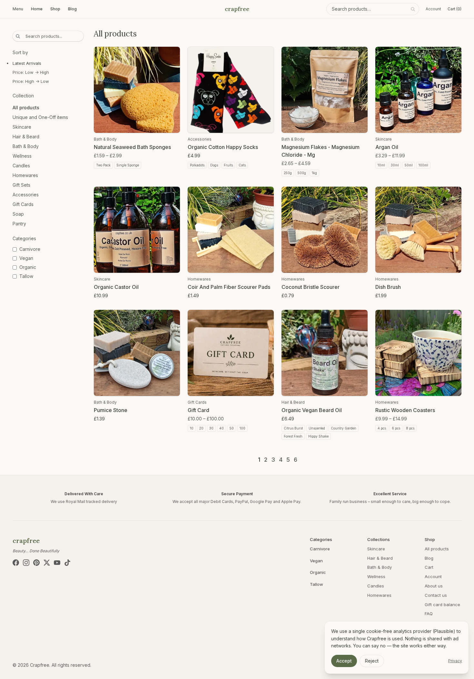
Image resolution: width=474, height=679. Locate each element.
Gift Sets (21, 185)
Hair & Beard (26, 136)
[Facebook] (16, 562)
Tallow (316, 584)
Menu (18, 8)
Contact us (436, 595)
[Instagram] (26, 562)
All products (26, 107)
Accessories (26, 194)
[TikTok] (67, 562)
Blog (72, 8)
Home (37, 8)
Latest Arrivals (27, 63)
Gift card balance (442, 604)
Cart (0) (454, 8)
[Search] (413, 9)
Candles (21, 165)
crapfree (237, 9)
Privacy (455, 660)
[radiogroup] (48, 72)
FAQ (429, 613)
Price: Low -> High (31, 72)
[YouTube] (57, 562)
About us (434, 585)
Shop (55, 8)
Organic (318, 572)
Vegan (316, 560)
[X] (47, 562)
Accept (344, 661)
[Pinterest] (36, 562)
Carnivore (320, 548)
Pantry (19, 223)
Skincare (22, 127)
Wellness (22, 156)
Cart (429, 567)
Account (433, 8)
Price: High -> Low (31, 81)
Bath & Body (26, 146)
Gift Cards (23, 204)
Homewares (25, 175)
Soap (18, 214)
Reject (372, 661)
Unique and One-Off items (40, 117)
